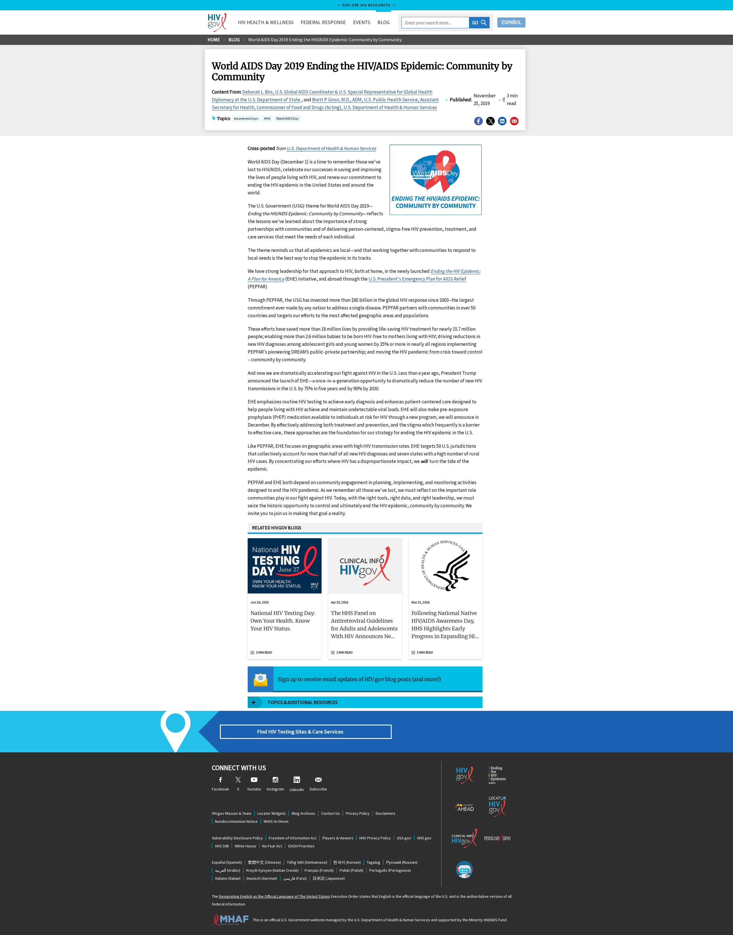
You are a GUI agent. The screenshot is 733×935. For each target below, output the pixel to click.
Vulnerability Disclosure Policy (237, 838)
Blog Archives (303, 813)
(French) (319, 870)
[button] (479, 22)
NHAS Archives (276, 821)
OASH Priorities (301, 846)
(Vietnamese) (307, 862)
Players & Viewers (337, 838)
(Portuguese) (390, 870)
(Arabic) (227, 870)
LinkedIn (297, 789)
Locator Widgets (271, 813)
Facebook (220, 789)
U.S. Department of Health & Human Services (331, 148)
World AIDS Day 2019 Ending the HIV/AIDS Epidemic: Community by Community (325, 39)
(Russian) (401, 862)
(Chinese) (264, 862)
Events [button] (361, 22)
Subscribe (318, 789)
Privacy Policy (358, 813)
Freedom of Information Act (292, 838)
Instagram (275, 789)
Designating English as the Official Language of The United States (274, 896)
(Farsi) (295, 878)
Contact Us (330, 813)
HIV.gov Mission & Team (231, 813)
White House (245, 846)
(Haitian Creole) (272, 870)
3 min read (264, 652)
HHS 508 (222, 846)
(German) (262, 878)
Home (214, 39)
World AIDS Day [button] (287, 118)
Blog (383, 22)
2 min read (344, 652)
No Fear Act (272, 846)
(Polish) (351, 870)
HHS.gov (424, 838)
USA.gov (404, 838)
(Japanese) (329, 878)
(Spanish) (227, 862)
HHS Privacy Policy (375, 838)
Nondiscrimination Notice (236, 821)
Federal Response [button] (323, 22)
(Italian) (228, 878)
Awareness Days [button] (246, 118)
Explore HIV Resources (366, 5)
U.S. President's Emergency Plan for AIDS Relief (417, 279)
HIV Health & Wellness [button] (265, 22)
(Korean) (347, 862)
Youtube (254, 789)
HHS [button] (267, 119)
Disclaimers (385, 813)
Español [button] (511, 22)
